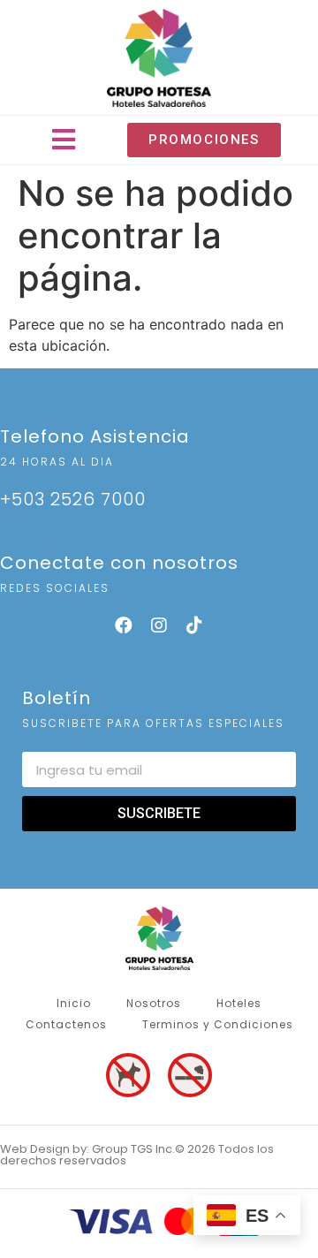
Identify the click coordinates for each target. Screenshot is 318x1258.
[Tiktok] (194, 625)
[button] (64, 140)
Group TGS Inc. (133, 1149)
